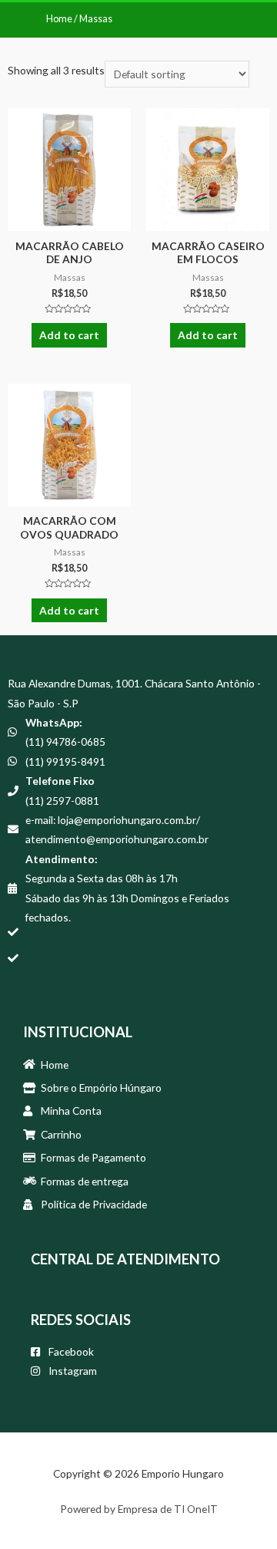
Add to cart (69, 334)
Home (59, 19)
